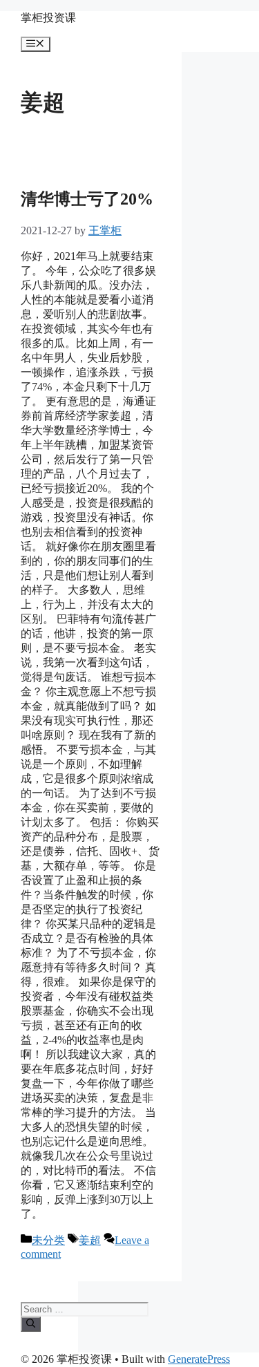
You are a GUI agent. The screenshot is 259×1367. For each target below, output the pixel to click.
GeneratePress (199, 1359)
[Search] (31, 1324)
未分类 (48, 1240)
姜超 (90, 1240)
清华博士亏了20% (87, 199)
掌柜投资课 (48, 17)
